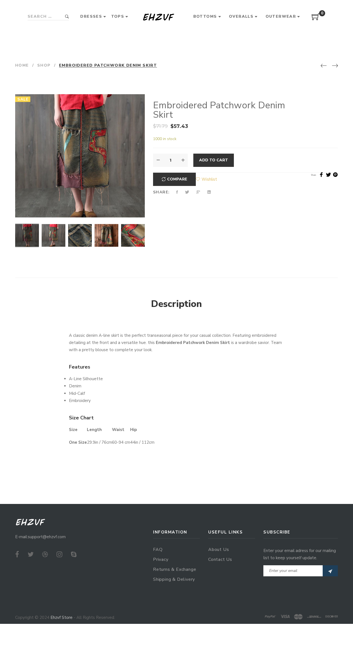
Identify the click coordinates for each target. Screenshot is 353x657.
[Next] (335, 66)
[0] (316, 19)
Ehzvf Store (61, 617)
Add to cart (213, 160)
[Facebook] (17, 554)
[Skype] (74, 554)
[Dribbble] (45, 554)
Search (67, 17)
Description (176, 304)
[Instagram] (59, 554)
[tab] (176, 304)
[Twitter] (31, 554)
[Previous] (324, 66)
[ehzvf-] (158, 16)
